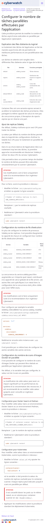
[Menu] (42, 3)
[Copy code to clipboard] (41, 196)
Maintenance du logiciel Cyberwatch (7, 9)
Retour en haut (8, 516)
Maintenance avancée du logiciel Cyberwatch (19, 9)
